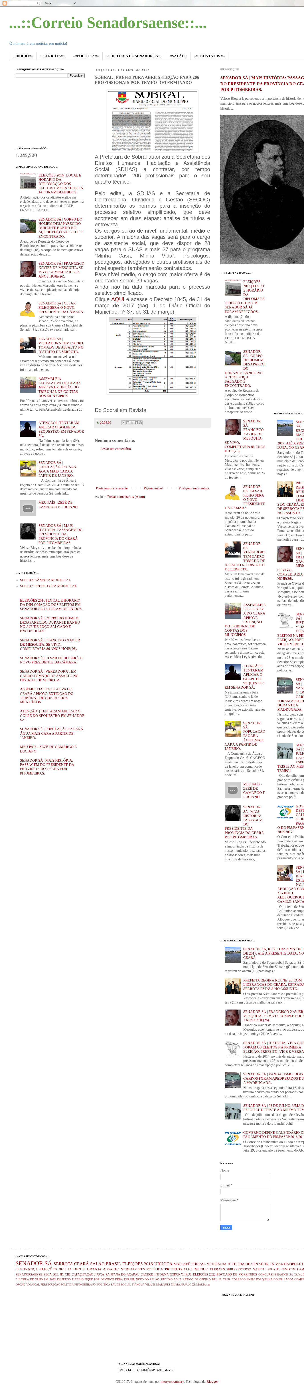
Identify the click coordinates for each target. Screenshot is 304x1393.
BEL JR (217, 1279)
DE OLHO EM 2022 (43, 1279)
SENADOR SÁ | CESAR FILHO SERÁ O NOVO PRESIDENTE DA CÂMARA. (61, 307)
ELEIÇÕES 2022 (204, 1274)
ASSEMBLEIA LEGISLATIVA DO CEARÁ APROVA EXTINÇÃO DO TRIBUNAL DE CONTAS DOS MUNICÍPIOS (60, 387)
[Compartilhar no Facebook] (136, 422)
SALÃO (97, 1263)
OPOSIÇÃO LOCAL (28, 1284)
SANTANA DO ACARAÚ (122, 1274)
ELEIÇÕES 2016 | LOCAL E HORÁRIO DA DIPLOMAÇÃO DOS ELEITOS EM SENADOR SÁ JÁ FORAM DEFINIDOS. (61, 183)
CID (67, 1274)
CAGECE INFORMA (155, 1274)
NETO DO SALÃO (147, 1279)
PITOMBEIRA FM (85, 1284)
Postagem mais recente (112, 488)
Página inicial (153, 488)
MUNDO (201, 1269)
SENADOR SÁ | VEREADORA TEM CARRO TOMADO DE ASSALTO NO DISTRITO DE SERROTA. (49, 675)
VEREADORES (133, 1269)
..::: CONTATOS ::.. (209, 56)
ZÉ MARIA (199, 1284)
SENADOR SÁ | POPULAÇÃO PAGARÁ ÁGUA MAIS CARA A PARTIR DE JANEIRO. (51, 733)
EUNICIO (77, 1279)
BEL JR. (58, 1274)
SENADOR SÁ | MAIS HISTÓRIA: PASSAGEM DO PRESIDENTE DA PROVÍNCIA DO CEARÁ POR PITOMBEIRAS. (61, 534)
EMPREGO (64, 1279)
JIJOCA (99, 1274)
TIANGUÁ (138, 1284)
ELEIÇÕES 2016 (137, 1263)
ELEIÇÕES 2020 (52, 1269)
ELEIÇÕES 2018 (221, 1269)
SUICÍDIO (166, 1279)
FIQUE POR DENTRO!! (99, 1279)
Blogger (212, 1381)
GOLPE (278, 1279)
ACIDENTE (76, 1269)
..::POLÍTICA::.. (86, 56)
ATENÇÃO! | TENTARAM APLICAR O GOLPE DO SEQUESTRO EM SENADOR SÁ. (52, 715)
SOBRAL (198, 1264)
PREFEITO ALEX (179, 1269)
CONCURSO (242, 1269)
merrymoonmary (172, 1381)
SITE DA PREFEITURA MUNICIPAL (48, 586)
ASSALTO (111, 1269)
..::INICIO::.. (23, 56)
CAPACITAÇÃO (82, 1274)
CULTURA (22, 1279)
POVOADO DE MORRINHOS (237, 1274)
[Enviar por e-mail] (123, 422)
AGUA (178, 1279)
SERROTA (63, 1263)
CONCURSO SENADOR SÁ (275, 1274)
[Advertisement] (176, 469)
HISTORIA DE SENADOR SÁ (251, 1264)
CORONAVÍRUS (181, 1274)
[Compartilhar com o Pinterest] (140, 422)
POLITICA (103, 1284)
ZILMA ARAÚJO (181, 1284)
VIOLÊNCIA (217, 1264)
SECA (48, 1274)
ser (208, 1284)
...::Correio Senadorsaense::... (108, 22)
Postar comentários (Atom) (126, 497)
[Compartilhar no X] (132, 422)
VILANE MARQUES (157, 1284)
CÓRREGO (238, 1279)
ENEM (251, 1279)
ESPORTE (272, 1269)
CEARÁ (81, 1263)
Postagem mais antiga (194, 488)
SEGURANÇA (27, 1269)
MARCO (258, 1269)
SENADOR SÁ (34, 1263)
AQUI (117, 299)
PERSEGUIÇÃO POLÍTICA (57, 1284)
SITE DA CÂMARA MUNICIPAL (45, 580)
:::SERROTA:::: (52, 56)
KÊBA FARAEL (125, 1279)
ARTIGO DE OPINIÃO (197, 1279)
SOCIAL (126, 1284)
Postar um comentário (115, 449)
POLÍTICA (155, 1269)
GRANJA (94, 1269)
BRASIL (113, 1263)
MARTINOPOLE (288, 1264)
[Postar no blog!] (128, 422)
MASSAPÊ (182, 1264)
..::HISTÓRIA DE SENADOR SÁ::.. (134, 56)
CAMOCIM (288, 1269)
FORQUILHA (264, 1279)
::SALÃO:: (178, 56)
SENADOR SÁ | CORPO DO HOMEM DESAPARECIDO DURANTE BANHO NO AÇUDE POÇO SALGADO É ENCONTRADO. (61, 227)
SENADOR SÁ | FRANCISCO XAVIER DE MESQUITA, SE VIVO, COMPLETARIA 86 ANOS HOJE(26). (50, 644)
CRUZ (227, 1279)
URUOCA (163, 1263)
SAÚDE (115, 1284)
